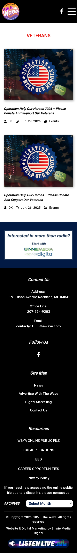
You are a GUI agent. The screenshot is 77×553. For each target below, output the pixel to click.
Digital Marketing (38, 402)
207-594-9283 (38, 311)
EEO (38, 459)
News (38, 385)
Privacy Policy (38, 478)
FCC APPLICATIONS (38, 450)
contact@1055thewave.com (38, 326)
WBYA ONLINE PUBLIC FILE (38, 440)
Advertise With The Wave (38, 393)
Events (54, 121)
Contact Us (38, 410)
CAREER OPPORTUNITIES (38, 469)
